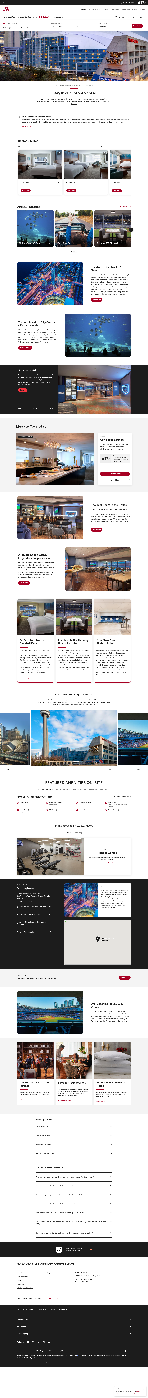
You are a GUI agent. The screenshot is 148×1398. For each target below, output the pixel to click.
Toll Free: (84, 1280)
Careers (33, 1355)
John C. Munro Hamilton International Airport (32, 923)
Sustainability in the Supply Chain (115, 1355)
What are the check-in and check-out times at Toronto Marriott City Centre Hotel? (65, 1177)
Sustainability (24, 802)
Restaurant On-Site (55, 802)
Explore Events (25, 347)
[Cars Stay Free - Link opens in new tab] (74, 228)
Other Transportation (26, 932)
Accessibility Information (44, 1145)
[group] (74, 389)
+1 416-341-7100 (136, 17)
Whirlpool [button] (52, 810)
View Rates (25, 190)
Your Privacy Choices (84, 1355)
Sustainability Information (45, 1154)
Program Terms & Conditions (55, 1355)
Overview (83, 9)
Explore (22, 390)
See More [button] (74, 104)
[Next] (131, 230)
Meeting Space (83, 810)
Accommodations (94, 9)
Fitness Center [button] (113, 810)
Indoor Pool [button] (24, 810)
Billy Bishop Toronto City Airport (30, 914)
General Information (43, 1136)
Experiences (115, 9)
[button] (128, 2)
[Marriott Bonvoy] (140, 2)
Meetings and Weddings (129, 9)
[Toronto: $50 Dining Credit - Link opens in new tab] (112, 228)
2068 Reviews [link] (58, 17)
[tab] (45, 789)
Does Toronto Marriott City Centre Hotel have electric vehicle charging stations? (64, 1233)
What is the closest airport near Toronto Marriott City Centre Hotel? (60, 1213)
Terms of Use (40, 1355)
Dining (105, 9)
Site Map (19, 1358)
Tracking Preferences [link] (22, 1355)
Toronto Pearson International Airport (32, 907)
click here (136, 1394)
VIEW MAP (120, 17)
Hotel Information (42, 1127)
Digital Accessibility (98, 1355)
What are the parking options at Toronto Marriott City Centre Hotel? (60, 1195)
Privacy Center (69, 1355)
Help (35, 1358)
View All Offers (124, 207)
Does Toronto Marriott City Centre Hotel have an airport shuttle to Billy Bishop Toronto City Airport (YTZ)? (71, 1223)
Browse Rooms (115, 474)
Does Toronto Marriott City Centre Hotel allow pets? (54, 1186)
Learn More (25, 126)
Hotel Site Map (28, 1358)
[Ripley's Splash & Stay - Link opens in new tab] (35, 228)
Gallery (142, 9)
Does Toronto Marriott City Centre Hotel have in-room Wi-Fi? (57, 1204)
